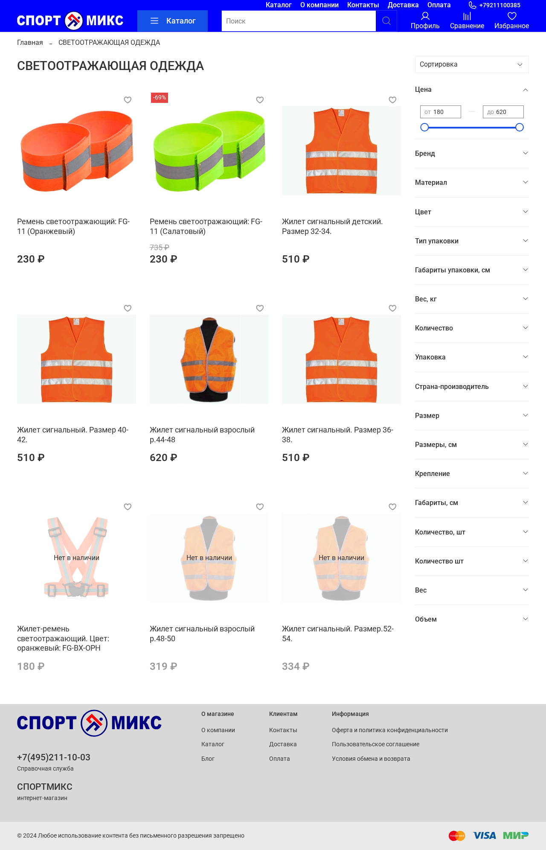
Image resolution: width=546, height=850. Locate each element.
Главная (30, 42)
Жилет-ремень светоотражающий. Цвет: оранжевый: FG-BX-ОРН (63, 638)
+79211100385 (499, 5)
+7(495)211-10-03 (53, 757)
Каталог (279, 5)
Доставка (403, 5)
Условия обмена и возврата (371, 758)
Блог (208, 758)
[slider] (424, 127)
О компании (319, 5)
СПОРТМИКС (45, 787)
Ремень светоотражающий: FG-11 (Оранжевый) (73, 226)
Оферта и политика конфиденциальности (390, 730)
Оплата (439, 5)
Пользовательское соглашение (375, 744)
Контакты (363, 5)
